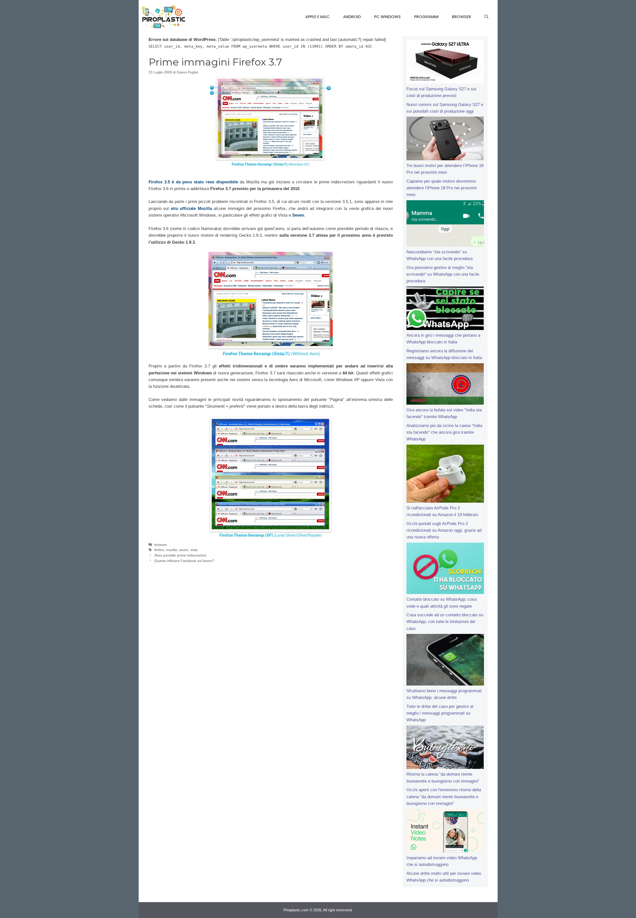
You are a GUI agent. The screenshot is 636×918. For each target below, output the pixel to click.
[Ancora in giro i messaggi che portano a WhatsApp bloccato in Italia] (445, 309)
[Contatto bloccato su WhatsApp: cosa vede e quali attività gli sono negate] (445, 569)
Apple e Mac (317, 17)
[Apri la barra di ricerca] (486, 17)
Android (352, 17)
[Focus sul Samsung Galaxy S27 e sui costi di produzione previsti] (445, 63)
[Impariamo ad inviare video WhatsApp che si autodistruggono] (445, 831)
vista (194, 550)
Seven (298, 215)
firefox (159, 550)
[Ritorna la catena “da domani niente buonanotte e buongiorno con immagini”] (445, 748)
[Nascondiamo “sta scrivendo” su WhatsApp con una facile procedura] (445, 224)
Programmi (426, 17)
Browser (461, 17)
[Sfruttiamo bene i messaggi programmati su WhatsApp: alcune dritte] (445, 661)
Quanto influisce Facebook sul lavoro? (184, 561)
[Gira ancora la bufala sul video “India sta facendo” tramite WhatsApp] (445, 385)
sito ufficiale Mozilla (191, 208)
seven (183, 550)
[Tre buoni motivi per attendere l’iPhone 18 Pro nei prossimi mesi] (445, 139)
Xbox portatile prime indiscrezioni (180, 555)
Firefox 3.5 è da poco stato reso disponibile (193, 182)
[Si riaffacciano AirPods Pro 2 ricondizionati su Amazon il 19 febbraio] (445, 475)
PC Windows (387, 17)
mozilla (171, 550)
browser (160, 545)
